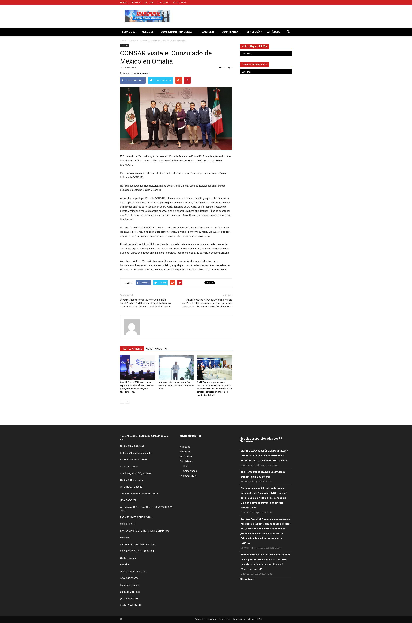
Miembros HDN (179, 2)
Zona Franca (230, 31)
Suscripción (149, 2)
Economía (128, 31)
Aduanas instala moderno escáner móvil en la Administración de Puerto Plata (176, 385)
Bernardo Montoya (139, 73)
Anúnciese (136, 2)
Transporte (207, 31)
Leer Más (247, 53)
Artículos (273, 31)
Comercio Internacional (176, 31)
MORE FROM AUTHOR (157, 348)
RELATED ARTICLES (132, 348)
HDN (185, 466)
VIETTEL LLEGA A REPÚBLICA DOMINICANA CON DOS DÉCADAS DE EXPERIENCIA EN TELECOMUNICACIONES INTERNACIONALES (265, 455)
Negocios (148, 31)
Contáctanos (162, 2)
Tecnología (252, 31)
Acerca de (124, 2)
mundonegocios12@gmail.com (136, 473)
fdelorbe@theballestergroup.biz (136, 453)
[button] (288, 32)
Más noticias (247, 579)
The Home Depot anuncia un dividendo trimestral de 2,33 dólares (263, 474)
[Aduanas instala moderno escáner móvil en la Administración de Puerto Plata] (176, 367)
